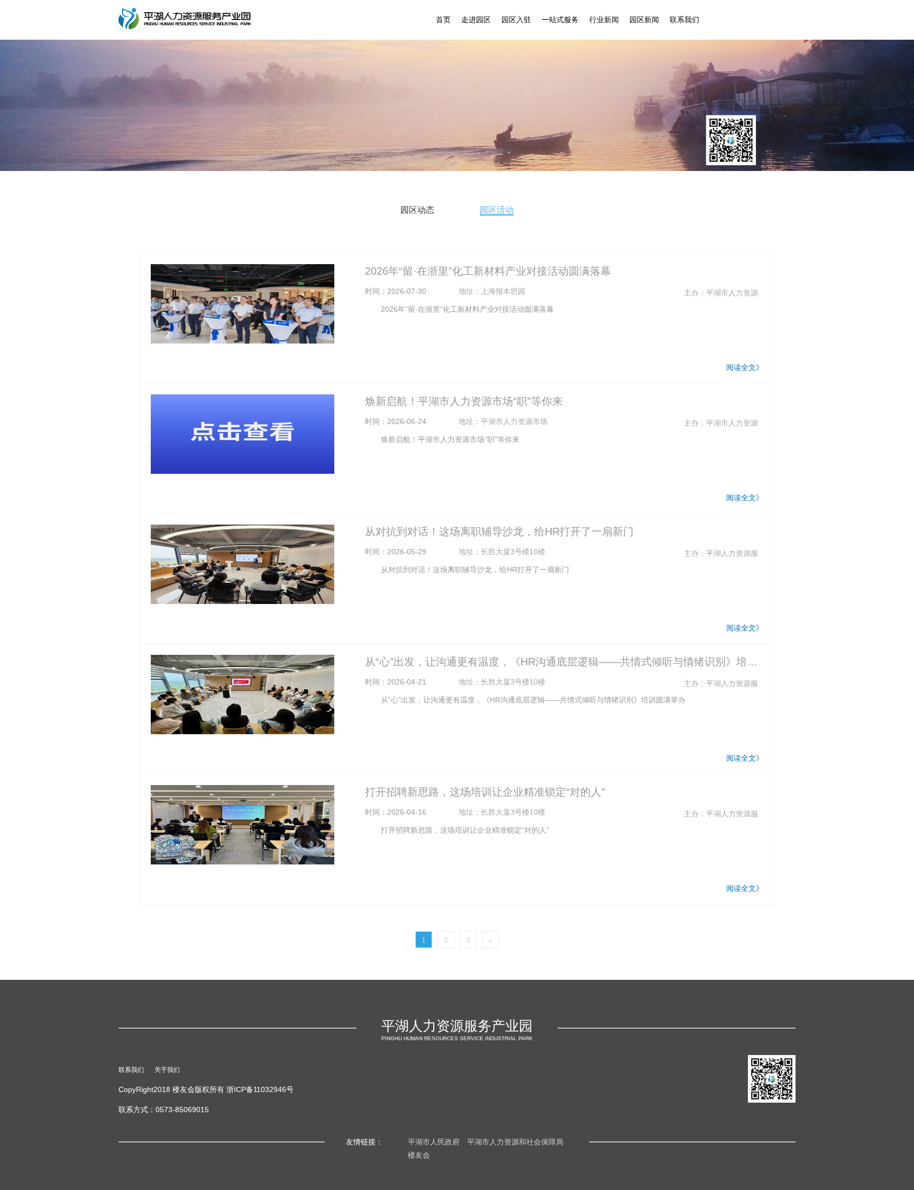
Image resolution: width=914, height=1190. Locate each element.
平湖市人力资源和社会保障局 (515, 1142)
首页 (443, 19)
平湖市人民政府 (434, 1142)
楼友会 (419, 1155)
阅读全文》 (744, 367)
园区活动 (497, 209)
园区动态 (417, 209)
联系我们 (684, 19)
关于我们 (167, 1070)
